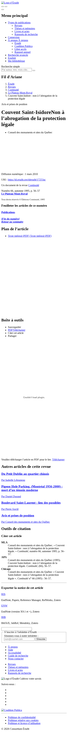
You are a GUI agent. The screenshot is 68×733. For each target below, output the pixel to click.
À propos (23, 40)
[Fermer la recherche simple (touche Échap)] (6, 6)
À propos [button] (13, 40)
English (12, 58)
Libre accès (20, 49)
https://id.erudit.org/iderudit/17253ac (27, 179)
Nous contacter (16, 658)
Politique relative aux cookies (23, 720)
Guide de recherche (18, 655)
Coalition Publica (24, 46)
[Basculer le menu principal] (2, 9)
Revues (18, 25)
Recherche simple (10, 66)
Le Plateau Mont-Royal (20, 92)
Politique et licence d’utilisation (24, 723)
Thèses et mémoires (25, 28)
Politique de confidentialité (22, 717)
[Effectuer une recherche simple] (2, 6)
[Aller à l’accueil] (10, 2)
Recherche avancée (18, 55)
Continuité (13, 89)
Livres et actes (22, 31)
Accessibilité (14, 652)
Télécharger (58, 459)
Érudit (18, 43)
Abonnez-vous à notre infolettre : (21, 635)
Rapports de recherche (26, 34)
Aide (10, 649)
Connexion (13, 37)
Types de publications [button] (19, 22)
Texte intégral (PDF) (18, 235)
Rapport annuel (23, 52)
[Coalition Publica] (11, 710)
